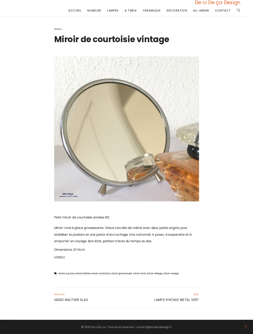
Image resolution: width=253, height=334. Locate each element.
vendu (58, 29)
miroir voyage (171, 273)
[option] (126, 128)
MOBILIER (94, 10)
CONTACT (223, 10)
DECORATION (177, 10)
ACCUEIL (74, 10)
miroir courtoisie (101, 273)
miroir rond (139, 273)
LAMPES (113, 10)
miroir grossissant (121, 273)
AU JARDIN (201, 10)
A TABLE (131, 10)
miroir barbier (82, 273)
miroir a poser (66, 273)
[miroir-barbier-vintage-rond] (126, 128)
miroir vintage (154, 273)
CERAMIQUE (152, 10)
